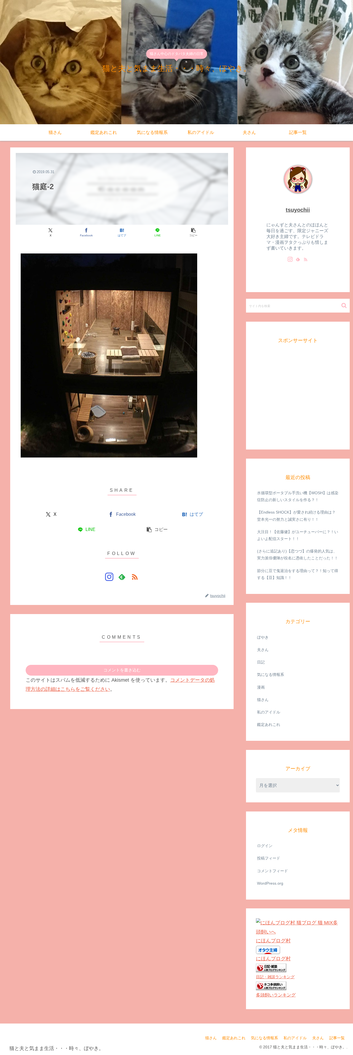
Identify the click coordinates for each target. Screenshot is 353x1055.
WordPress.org (270, 883)
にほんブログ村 (273, 940)
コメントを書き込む (122, 670)
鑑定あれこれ (233, 1038)
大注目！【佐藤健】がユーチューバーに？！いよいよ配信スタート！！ (297, 535)
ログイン (264, 846)
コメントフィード (272, 870)
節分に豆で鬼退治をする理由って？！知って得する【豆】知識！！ (297, 574)
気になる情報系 (264, 1038)
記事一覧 (337, 1038)
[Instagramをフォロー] (109, 576)
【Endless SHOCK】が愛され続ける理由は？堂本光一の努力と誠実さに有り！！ (296, 515)
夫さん (318, 1038)
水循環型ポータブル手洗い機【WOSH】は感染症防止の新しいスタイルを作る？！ (297, 496)
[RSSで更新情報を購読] (134, 576)
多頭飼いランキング (276, 994)
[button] (193, 232)
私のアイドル (295, 1038)
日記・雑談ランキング (275, 977)
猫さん (211, 1038)
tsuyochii (298, 210)
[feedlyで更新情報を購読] (121, 576)
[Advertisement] (297, 402)
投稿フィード (268, 858)
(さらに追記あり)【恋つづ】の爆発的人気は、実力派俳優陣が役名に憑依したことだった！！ (297, 554)
